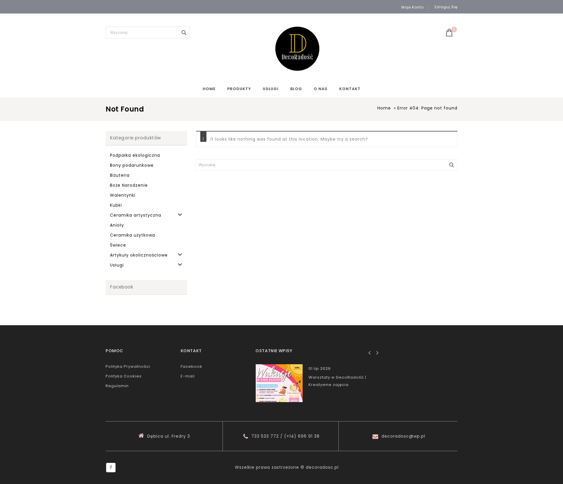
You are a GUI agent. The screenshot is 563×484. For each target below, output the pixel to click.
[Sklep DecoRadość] (297, 49)
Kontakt (350, 89)
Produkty (239, 89)
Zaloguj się (445, 6)
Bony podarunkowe (132, 165)
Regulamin (117, 386)
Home (209, 89)
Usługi (271, 89)
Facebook (191, 366)
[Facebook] (111, 467)
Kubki (116, 205)
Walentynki (122, 195)
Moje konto (412, 7)
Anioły (117, 225)
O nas (321, 89)
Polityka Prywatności (128, 366)
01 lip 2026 (319, 368)
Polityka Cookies (124, 376)
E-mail (188, 376)
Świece (118, 245)
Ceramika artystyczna (135, 215)
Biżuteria (120, 175)
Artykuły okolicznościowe (139, 255)
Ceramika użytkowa (132, 235)
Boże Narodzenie (129, 185)
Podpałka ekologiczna (135, 155)
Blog (296, 89)
